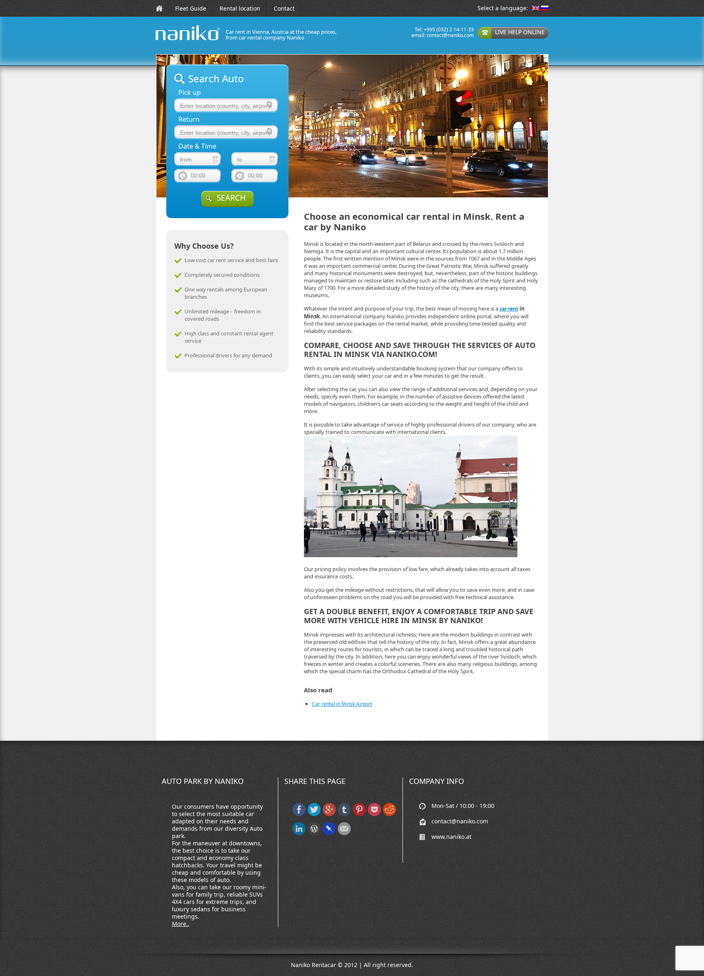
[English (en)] (535, 8)
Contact (284, 8)
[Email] (344, 833)
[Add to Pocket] (374, 814)
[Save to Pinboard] (329, 833)
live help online (520, 32)
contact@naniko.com (450, 35)
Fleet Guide (190, 8)
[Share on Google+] (329, 814)
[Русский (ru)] (544, 8)
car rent (508, 308)
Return (189, 119)
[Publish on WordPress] (314, 833)
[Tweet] (314, 814)
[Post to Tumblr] (344, 814)
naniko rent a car (175, 40)
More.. (180, 924)
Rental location (240, 8)
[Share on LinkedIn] (299, 833)
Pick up (189, 92)
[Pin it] (359, 814)
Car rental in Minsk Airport (342, 703)
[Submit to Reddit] (389, 814)
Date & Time (197, 146)
